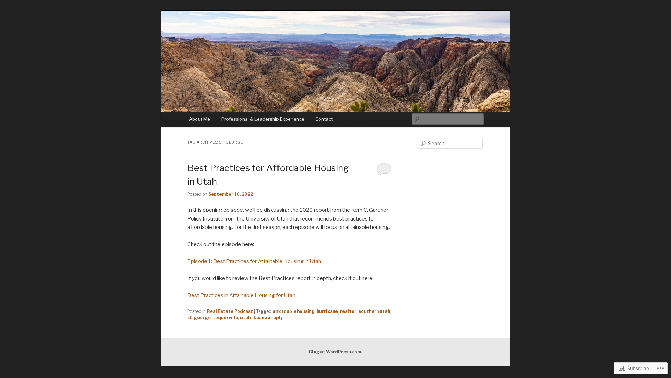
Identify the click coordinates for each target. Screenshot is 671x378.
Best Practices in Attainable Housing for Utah (241, 295)
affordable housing (294, 311)
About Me (199, 119)
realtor (348, 311)
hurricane (327, 311)
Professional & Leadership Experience (262, 119)
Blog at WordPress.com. (335, 352)
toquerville (225, 317)
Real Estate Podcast (230, 311)
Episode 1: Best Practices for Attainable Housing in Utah (254, 261)
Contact (324, 119)
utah (245, 317)
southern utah (374, 311)
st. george (199, 317)
